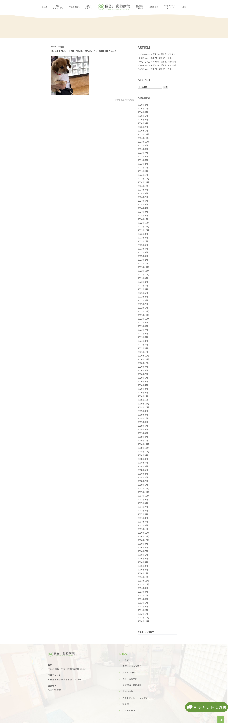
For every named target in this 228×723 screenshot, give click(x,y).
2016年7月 (143, 551)
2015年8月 (143, 591)
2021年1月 (143, 351)
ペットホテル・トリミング (135, 697)
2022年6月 (143, 289)
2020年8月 (143, 370)
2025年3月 (143, 167)
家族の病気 (153, 7)
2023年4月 (143, 252)
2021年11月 (143, 315)
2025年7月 (143, 152)
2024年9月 (143, 189)
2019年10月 (143, 407)
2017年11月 (143, 492)
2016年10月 (143, 540)
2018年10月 (143, 451)
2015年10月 (143, 584)
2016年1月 (143, 573)
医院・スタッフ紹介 (131, 666)
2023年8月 (143, 237)
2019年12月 (143, 399)
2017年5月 (143, 514)
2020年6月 (143, 377)
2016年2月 (143, 569)
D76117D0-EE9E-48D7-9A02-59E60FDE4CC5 (83, 50)
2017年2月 (143, 525)
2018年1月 (143, 484)
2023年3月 (143, 256)
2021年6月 (143, 333)
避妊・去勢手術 (129, 678)
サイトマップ (128, 710)
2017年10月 (143, 495)
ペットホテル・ (169, 7)
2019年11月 (143, 403)
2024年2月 (143, 215)
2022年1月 (143, 307)
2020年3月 (143, 388)
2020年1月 (143, 396)
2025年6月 (143, 156)
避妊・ (89, 7)
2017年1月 (143, 529)
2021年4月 (143, 340)
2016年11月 (143, 536)
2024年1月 (143, 219)
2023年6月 (143, 244)
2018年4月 (143, 473)
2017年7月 (143, 506)
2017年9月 (143, 499)
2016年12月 (143, 532)
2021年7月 (143, 329)
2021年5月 (143, 337)
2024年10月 (143, 185)
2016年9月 (143, 543)
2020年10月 (143, 363)
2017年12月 (143, 488)
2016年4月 (143, 562)
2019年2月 (143, 436)
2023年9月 (143, 233)
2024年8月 (143, 193)
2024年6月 (143, 200)
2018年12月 (143, 444)
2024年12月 (143, 178)
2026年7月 (143, 108)
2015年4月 (143, 606)
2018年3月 (143, 477)
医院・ (58, 7)
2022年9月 (143, 278)
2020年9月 (143, 366)
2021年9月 (143, 322)
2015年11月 (143, 580)
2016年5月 (143, 558)
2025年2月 (143, 171)
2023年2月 (143, 259)
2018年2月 (143, 481)
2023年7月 (143, 241)
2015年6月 (143, 599)
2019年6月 (143, 422)
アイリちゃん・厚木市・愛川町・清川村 (157, 54)
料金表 (183, 7)
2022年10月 (143, 274)
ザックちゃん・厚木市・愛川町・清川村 (157, 65)
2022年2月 (143, 304)
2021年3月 (143, 344)
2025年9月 (143, 145)
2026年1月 (143, 130)
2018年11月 (143, 447)
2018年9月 (143, 455)
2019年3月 (143, 433)
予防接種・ (140, 7)
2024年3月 (143, 211)
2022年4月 (143, 296)
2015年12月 (143, 576)
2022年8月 (143, 281)
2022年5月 (143, 292)
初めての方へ (74, 7)
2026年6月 (143, 112)
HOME (44, 7)
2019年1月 (143, 440)
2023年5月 (143, 248)
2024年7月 (143, 197)
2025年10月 (143, 141)
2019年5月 (143, 425)
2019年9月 (143, 410)
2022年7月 (143, 285)
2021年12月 (143, 311)
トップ (125, 659)
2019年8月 (143, 414)
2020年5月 (143, 381)
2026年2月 (143, 126)
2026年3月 (143, 123)
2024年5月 (143, 204)
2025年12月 (143, 134)
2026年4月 (143, 119)
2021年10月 (143, 318)
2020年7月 (143, 374)
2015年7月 (143, 595)
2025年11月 (143, 138)
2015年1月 (143, 613)
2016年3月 (143, 565)
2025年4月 (143, 163)
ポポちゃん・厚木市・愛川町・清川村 (156, 58)
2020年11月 (143, 359)
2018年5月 (143, 470)
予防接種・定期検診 (131, 685)
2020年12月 (143, 355)
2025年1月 (143, 174)
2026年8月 (143, 104)
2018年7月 (143, 462)
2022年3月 (143, 300)
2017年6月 (143, 510)
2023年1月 (143, 263)
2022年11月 (143, 270)
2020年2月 (143, 392)
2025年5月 (143, 160)
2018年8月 (143, 458)
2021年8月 (143, 326)
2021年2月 (143, 348)
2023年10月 (143, 230)
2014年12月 (143, 617)
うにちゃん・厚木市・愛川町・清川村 (156, 69)
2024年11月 (143, 182)
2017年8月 (143, 503)
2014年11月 (143, 621)
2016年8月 (143, 547)
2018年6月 (143, 466)
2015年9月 (143, 588)
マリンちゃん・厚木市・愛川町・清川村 (157, 61)
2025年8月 (143, 149)
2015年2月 (143, 610)
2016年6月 (143, 554)
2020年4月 (143, 385)
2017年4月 (143, 517)
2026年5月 (143, 115)
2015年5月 (143, 602)
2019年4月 (143, 429)
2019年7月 (143, 418)
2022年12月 (143, 267)
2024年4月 (143, 208)
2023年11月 (143, 226)
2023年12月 (143, 222)
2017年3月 (143, 521)
